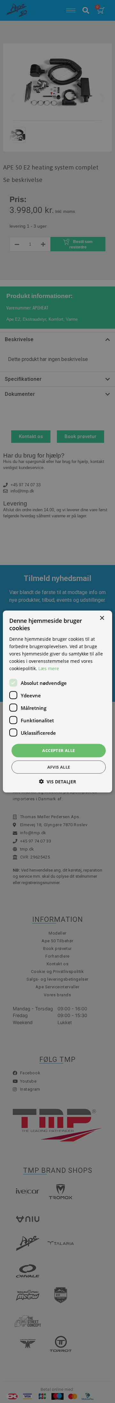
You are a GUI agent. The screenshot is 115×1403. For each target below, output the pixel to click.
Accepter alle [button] (58, 750)
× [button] (101, 618)
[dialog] (57, 701)
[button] (57, 781)
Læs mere (48, 668)
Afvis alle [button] (58, 767)
